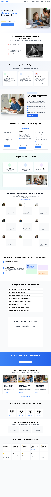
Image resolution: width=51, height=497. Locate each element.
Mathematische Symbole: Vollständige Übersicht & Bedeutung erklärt (8, 386)
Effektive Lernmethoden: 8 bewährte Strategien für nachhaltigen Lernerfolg (40, 386)
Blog (45, 1)
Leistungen (37, 1)
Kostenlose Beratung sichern (8, 24)
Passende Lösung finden (31, 115)
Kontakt (48, 1)
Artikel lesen (5, 392)
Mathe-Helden (4, 1)
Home (25, 1)
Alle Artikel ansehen (24, 396)
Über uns (28, 1)
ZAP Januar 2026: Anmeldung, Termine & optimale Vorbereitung (25, 386)
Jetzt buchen (7, 146)
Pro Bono (42, 1)
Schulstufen (33, 1)
